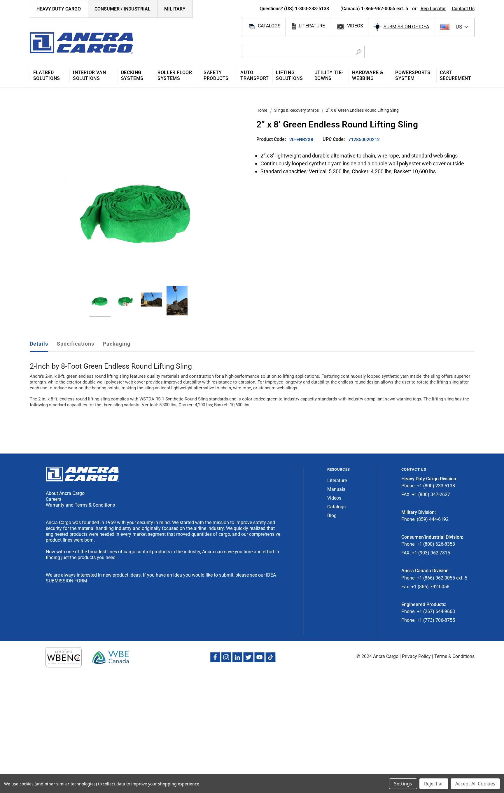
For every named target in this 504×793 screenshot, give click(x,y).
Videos (334, 498)
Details (39, 344)
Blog (332, 515)
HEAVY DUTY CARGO (58, 9)
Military (175, 9)
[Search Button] (358, 52)
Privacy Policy (416, 656)
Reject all (434, 783)
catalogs (269, 26)
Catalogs (336, 507)
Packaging (116, 344)
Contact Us (463, 8)
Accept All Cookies (475, 783)
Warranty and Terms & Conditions (80, 505)
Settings (403, 783)
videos (355, 26)
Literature (337, 480)
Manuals (336, 489)
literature (312, 26)
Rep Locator (433, 8)
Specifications (75, 344)
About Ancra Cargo (65, 493)
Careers (53, 499)
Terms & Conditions (454, 656)
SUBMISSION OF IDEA (406, 26)
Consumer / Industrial (122, 9)
